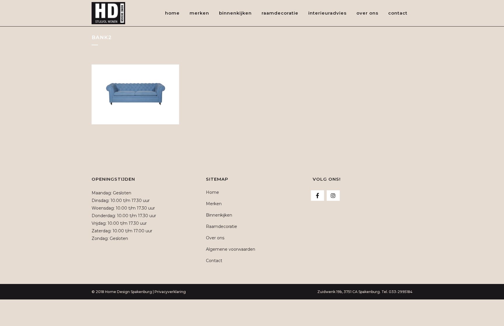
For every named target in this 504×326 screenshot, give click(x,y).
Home (212, 192)
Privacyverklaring (170, 292)
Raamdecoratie (221, 226)
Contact (214, 260)
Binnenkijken (219, 215)
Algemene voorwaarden (230, 249)
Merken (214, 203)
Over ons (215, 237)
